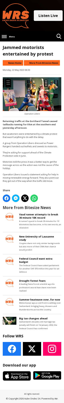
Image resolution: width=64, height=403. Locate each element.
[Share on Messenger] (15, 198)
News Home (15, 62)
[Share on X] (25, 198)
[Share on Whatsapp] (34, 198)
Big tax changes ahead (33, 318)
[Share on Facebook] (6, 198)
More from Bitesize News (43, 62)
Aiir (56, 398)
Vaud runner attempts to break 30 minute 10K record (38, 216)
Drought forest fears (32, 280)
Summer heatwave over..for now (39, 299)
